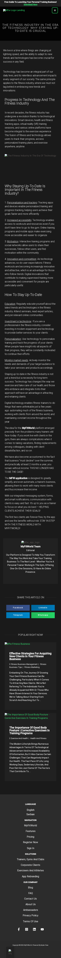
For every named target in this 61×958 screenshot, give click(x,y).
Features (31, 831)
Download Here (30, 4)
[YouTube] (42, 929)
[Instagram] (30, 578)
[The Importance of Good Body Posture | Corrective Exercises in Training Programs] (30, 716)
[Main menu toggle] (55, 10)
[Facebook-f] (25, 578)
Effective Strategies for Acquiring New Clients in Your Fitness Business (30, 656)
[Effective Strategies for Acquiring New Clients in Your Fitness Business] (17, 643)
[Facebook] (18, 929)
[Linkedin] (36, 578)
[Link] (20, 578)
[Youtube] (41, 578)
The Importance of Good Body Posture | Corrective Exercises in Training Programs (29, 730)
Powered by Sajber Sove (40, 945)
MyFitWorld (30, 825)
